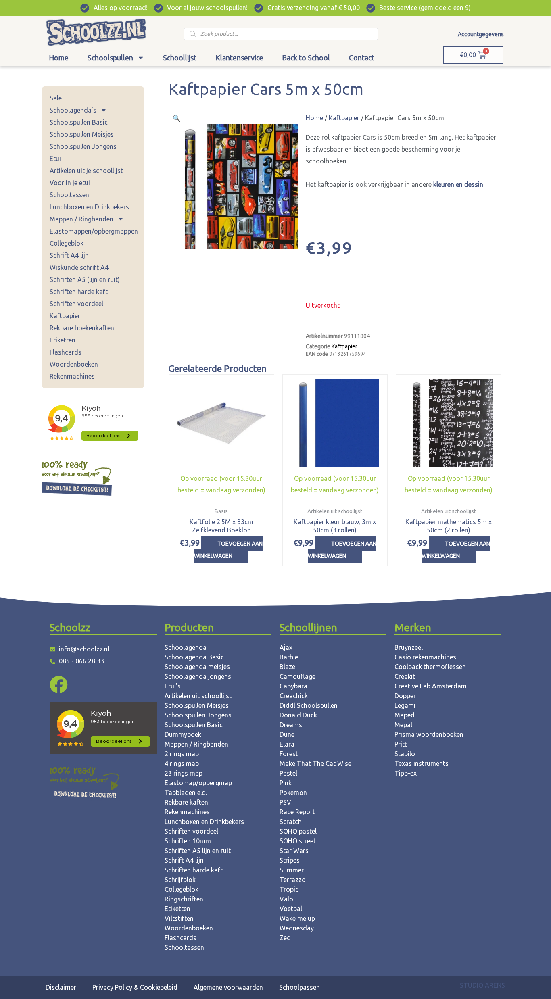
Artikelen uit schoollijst (198, 695)
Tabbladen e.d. (186, 792)
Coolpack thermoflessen (430, 666)
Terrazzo (293, 879)
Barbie (289, 657)
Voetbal (291, 908)
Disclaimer (61, 987)
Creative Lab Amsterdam (430, 686)
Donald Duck (298, 715)
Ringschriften (184, 899)
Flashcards (65, 352)
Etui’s (173, 686)
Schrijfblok (180, 879)
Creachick (294, 695)
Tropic (289, 889)
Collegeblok (66, 243)
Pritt (400, 744)
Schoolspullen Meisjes (82, 134)
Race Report (297, 811)
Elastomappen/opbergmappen (94, 231)
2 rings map (182, 753)
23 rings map (183, 773)
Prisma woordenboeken (428, 734)
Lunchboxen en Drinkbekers (89, 207)
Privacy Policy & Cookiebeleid (134, 987)
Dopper (405, 695)
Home (59, 58)
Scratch (291, 821)
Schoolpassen (299, 987)
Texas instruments (421, 763)
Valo (286, 899)
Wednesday (297, 928)
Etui (55, 158)
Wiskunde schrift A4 (79, 267)
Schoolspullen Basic (79, 122)
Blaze (287, 666)
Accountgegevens (481, 34)
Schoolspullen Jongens (83, 146)
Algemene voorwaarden (228, 987)
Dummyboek (183, 734)
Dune (287, 734)
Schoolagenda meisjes (197, 666)
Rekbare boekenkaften (82, 328)
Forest (289, 753)
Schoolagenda (186, 647)
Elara (287, 744)
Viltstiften (179, 918)
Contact (361, 58)
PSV (285, 802)
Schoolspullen (110, 58)
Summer (292, 870)
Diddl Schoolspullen (309, 705)
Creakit (404, 676)
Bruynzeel (408, 647)
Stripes (290, 860)
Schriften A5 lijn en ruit (198, 850)
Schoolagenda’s (73, 110)
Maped (404, 715)
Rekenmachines (72, 376)
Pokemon (293, 792)
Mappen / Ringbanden (81, 219)
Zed (285, 937)
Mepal (403, 724)
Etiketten (62, 340)
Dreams (291, 724)
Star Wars (294, 850)
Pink (286, 782)
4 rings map (182, 763)
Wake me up (297, 918)
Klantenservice (239, 58)
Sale (56, 98)
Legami (404, 705)
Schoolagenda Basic (194, 657)
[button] (177, 118)
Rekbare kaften (186, 802)
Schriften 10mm (188, 841)
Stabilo (404, 753)
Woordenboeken (74, 364)
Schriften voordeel (76, 303)
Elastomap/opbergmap (198, 782)
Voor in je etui (70, 182)
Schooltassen (69, 194)
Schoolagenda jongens (198, 676)
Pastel (288, 773)
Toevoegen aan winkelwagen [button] (228, 549)
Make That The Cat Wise (315, 763)
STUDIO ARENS (482, 985)
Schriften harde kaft (79, 291)
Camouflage (297, 676)
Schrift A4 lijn (69, 255)
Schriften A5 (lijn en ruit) (85, 279)
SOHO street (298, 841)
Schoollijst (179, 58)
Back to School (306, 58)
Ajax (286, 647)
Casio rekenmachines (425, 657)
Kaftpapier (65, 315)
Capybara (293, 686)
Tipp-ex (405, 773)
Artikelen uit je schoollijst (86, 170)
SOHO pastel (298, 831)
